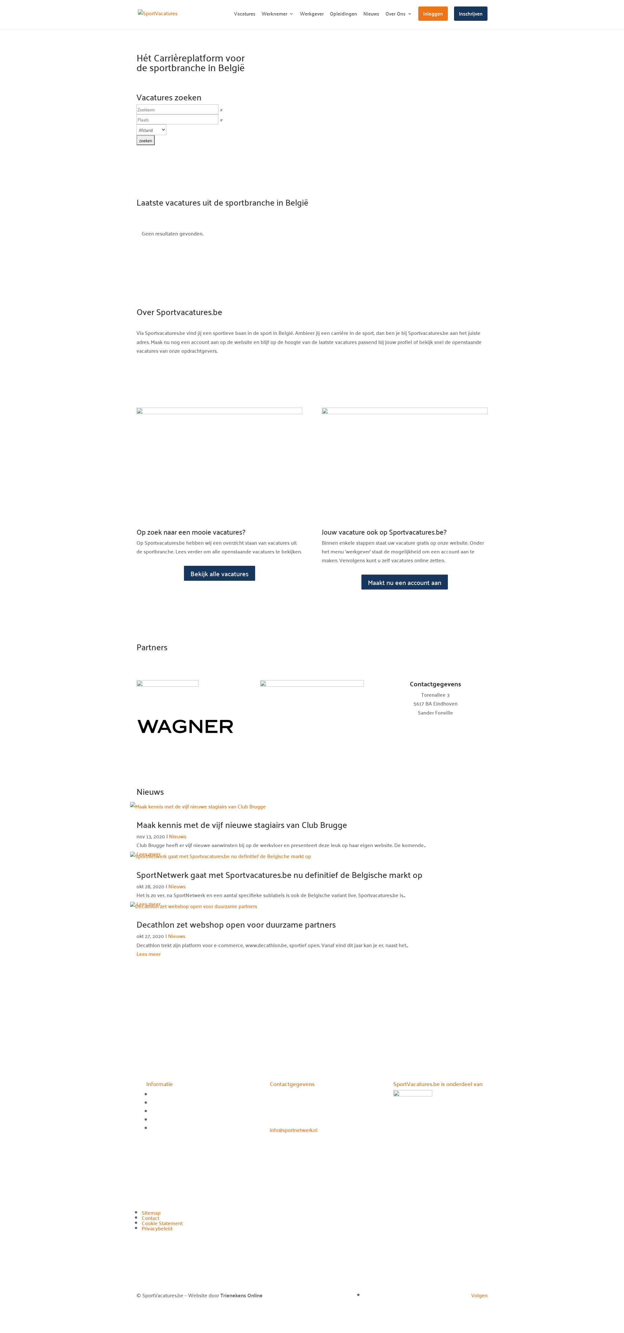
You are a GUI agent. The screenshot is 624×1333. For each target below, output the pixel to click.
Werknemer (274, 14)
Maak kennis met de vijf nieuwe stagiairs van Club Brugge (241, 824)
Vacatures (244, 14)
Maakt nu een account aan (404, 582)
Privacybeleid (157, 1228)
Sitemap (151, 1212)
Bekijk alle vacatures (219, 573)
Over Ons (395, 14)
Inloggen (433, 13)
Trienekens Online (241, 1295)
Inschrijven (471, 13)
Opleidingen (343, 14)
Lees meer (148, 953)
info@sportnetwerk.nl (294, 1129)
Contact (150, 1217)
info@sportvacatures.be (435, 721)
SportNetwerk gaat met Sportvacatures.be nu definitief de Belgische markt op (279, 874)
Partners (160, 1128)
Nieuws (371, 14)
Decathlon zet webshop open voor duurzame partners (236, 924)
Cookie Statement (162, 1222)
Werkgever (312, 14)
